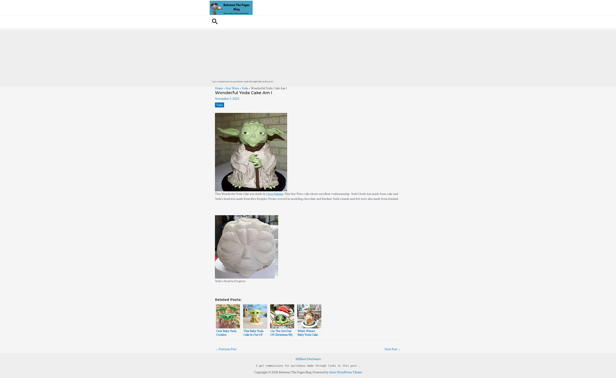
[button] (215, 22)
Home (219, 88)
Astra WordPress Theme (345, 372)
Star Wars (232, 88)
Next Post (393, 349)
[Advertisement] (308, 52)
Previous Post (225, 349)
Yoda (245, 88)
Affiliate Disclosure (308, 359)
